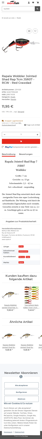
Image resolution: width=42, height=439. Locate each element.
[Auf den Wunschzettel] (35, 31)
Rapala (21, 262)
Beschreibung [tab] (8, 154)
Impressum (8, 432)
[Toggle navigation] (3, 1)
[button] (29, 2)
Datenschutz (19, 432)
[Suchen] (37, 8)
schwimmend (23, 251)
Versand (21, 112)
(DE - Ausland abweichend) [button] (12, 124)
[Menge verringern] (4, 134)
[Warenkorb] (37, 2)
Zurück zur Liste (9, 18)
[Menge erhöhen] (37, 134)
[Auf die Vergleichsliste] (29, 31)
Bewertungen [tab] (26, 154)
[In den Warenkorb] (4, 25)
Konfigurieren (21, 392)
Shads (12, 97)
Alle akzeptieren (21, 385)
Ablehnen (21, 399)
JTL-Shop (25, 436)
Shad (27, 257)
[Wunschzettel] (33, 2)
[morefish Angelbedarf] (13, 2)
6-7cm (21, 246)
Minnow (21, 257)
